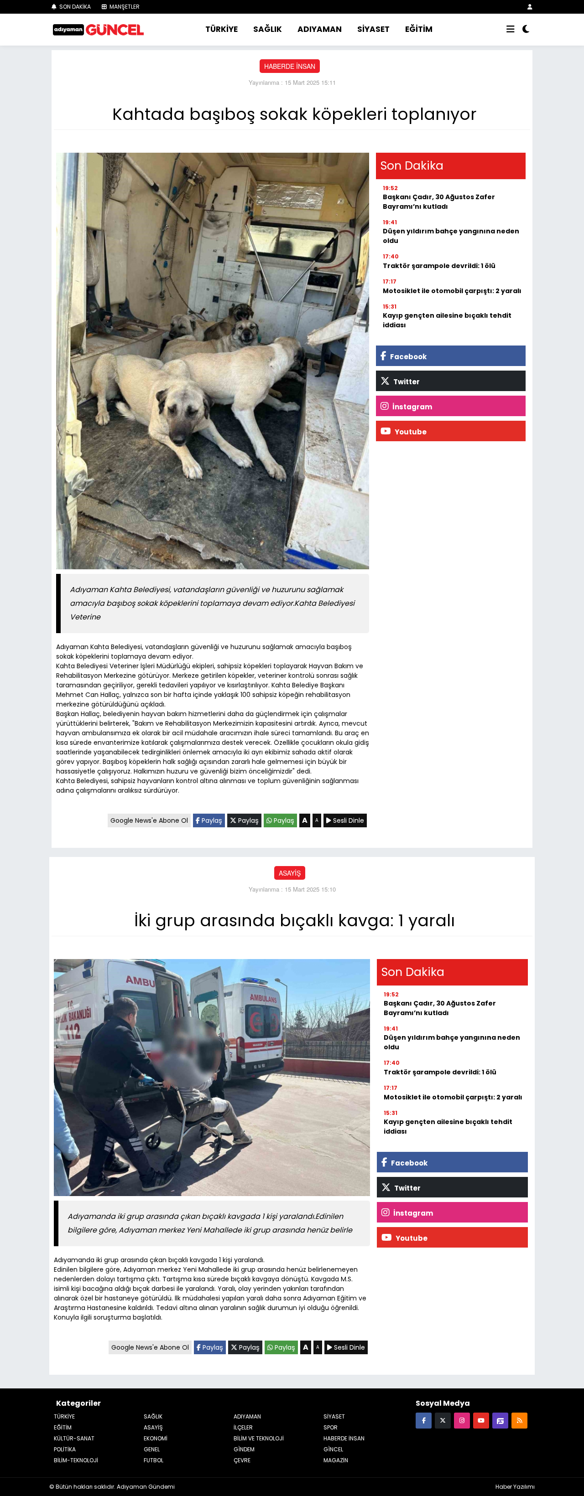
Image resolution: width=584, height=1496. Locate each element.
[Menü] (510, 29)
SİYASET (373, 29)
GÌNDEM (244, 1449)
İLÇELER (243, 1427)
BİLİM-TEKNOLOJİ (76, 1460)
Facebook (408, 356)
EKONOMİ (155, 1438)
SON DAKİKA (74, 6)
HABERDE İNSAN (289, 66)
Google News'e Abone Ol (149, 820)
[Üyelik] (529, 6)
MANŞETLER (124, 6)
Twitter (406, 382)
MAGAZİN (335, 1460)
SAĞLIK (267, 29)
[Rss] (519, 1420)
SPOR (330, 1427)
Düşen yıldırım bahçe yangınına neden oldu (451, 236)
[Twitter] (443, 1420)
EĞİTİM (419, 29)
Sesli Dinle (347, 820)
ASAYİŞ (290, 872)
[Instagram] (462, 1420)
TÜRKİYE (221, 29)
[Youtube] (481, 1420)
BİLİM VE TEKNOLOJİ (259, 1438)
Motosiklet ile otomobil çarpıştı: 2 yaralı (452, 290)
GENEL (152, 1449)
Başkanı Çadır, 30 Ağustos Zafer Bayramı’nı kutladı (439, 201)
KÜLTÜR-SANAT (74, 1438)
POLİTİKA (65, 1449)
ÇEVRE (242, 1460)
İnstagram (411, 407)
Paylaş (211, 820)
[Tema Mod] (525, 30)
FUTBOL (153, 1460)
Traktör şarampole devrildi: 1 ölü (439, 265)
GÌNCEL (333, 1449)
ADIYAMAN (319, 29)
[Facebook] (424, 1420)
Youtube (410, 432)
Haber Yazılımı (515, 1487)
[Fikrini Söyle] (500, 1420)
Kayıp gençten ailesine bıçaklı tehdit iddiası (447, 320)
